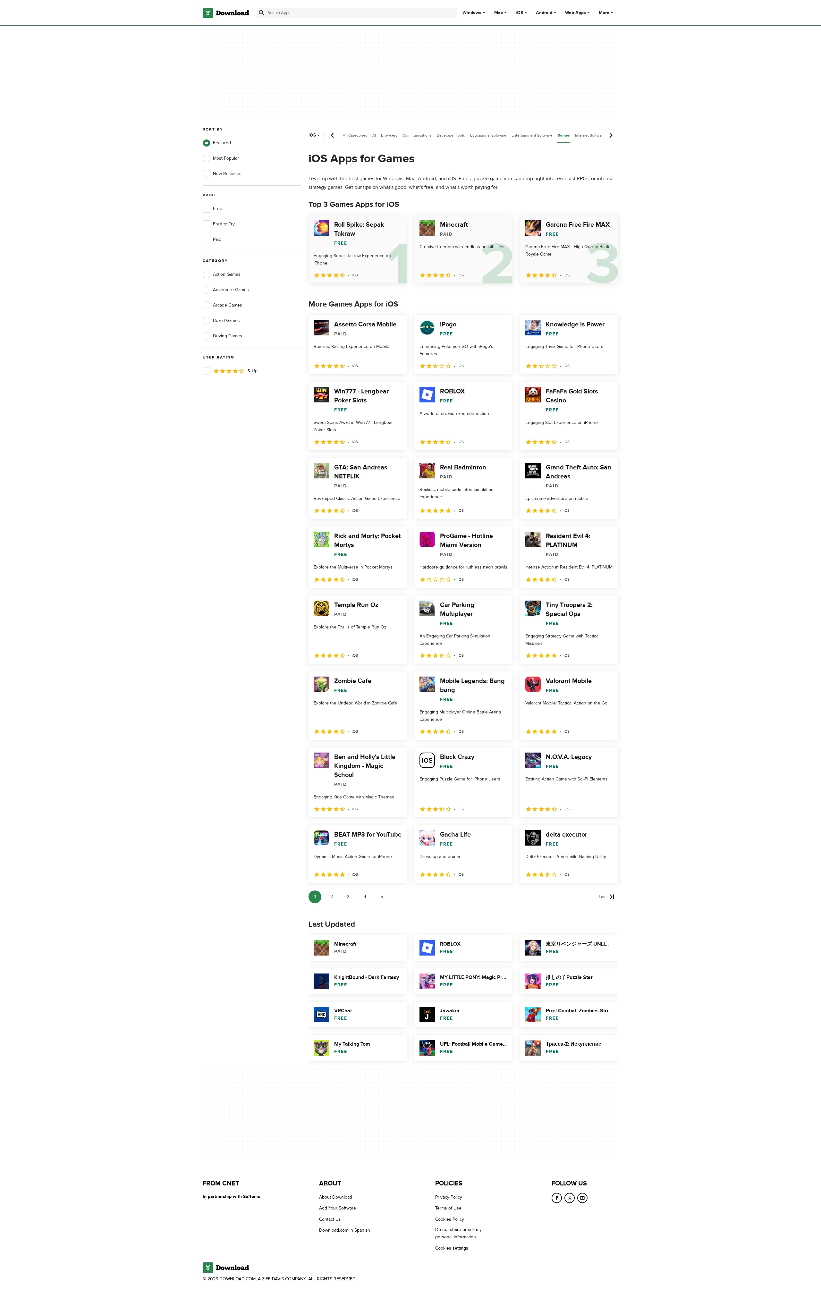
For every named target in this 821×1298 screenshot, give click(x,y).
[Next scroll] (610, 135)
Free (217, 208)
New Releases (227, 173)
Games (563, 135)
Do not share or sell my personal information (458, 1233)
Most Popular (226, 158)
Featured (222, 143)
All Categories (355, 135)
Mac (498, 13)
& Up (253, 371)
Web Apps (575, 13)
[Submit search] (262, 13)
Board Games (226, 320)
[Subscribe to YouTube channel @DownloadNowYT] (582, 1198)
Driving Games (227, 336)
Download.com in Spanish (344, 1230)
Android (544, 13)
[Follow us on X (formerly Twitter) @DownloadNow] (569, 1198)
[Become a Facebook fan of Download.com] (557, 1198)
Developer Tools (451, 135)
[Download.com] (226, 13)
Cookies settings (451, 1248)
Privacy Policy (448, 1197)
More (604, 12)
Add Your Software (337, 1208)
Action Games (227, 274)
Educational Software (488, 135)
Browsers (389, 135)
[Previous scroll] (332, 135)
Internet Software (590, 135)
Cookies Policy (449, 1219)
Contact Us (330, 1219)
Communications (417, 135)
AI (374, 135)
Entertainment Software (532, 135)
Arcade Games (227, 305)
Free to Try (224, 224)
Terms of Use (448, 1208)
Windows (471, 13)
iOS (519, 13)
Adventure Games (231, 289)
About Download (335, 1197)
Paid (217, 239)
